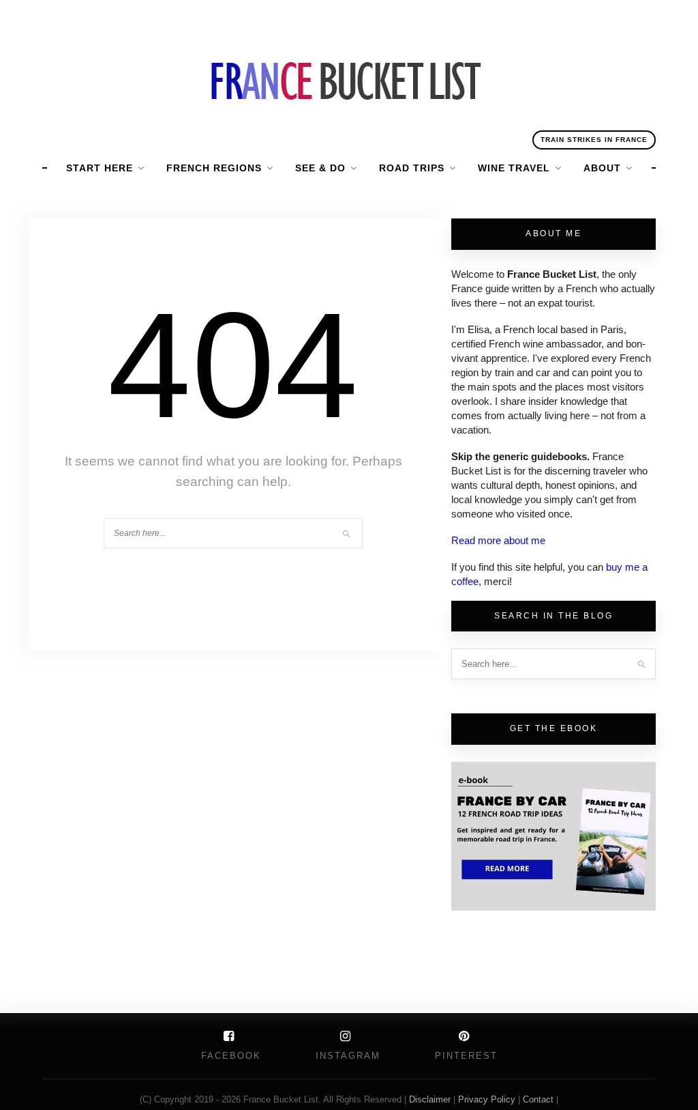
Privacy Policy (486, 1099)
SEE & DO (320, 167)
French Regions (214, 167)
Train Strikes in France (594, 139)
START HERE (99, 167)
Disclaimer (431, 1099)
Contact (539, 1099)
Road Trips (411, 167)
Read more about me (498, 540)
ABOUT (602, 167)
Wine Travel (514, 167)
